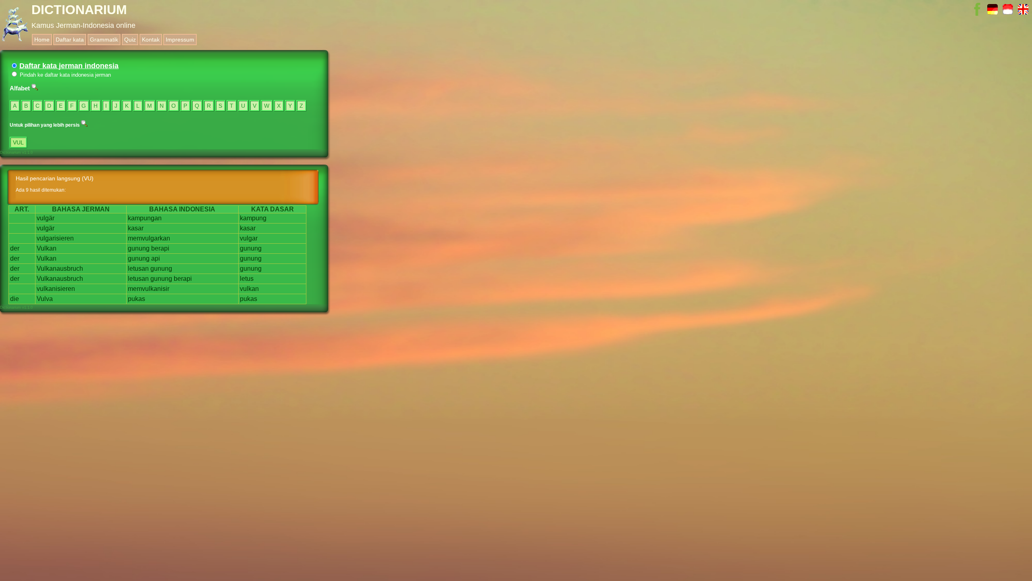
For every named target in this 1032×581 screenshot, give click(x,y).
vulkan (249, 288)
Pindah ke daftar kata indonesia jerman (64, 75)
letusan (138, 268)
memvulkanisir (148, 288)
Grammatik (104, 39)
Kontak (151, 39)
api (155, 258)
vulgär (45, 218)
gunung (139, 248)
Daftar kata (70, 39)
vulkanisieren (56, 288)
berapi (160, 248)
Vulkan (46, 248)
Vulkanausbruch (60, 268)
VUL (18, 142)
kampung (253, 218)
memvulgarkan (149, 238)
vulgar (249, 238)
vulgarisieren (55, 238)
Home (42, 39)
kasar (136, 228)
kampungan (145, 218)
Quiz (130, 39)
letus (247, 278)
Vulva (45, 298)
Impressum (180, 39)
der (14, 248)
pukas (136, 298)
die (14, 298)
